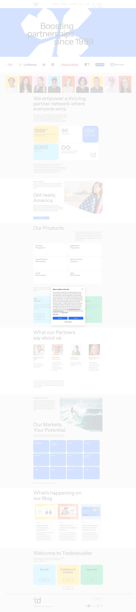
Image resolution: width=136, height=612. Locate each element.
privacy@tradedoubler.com (73, 309)
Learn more (55, 314)
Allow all (60, 318)
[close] (82, 289)
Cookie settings (68, 321)
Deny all (76, 318)
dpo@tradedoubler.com (58, 311)
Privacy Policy (64, 312)
